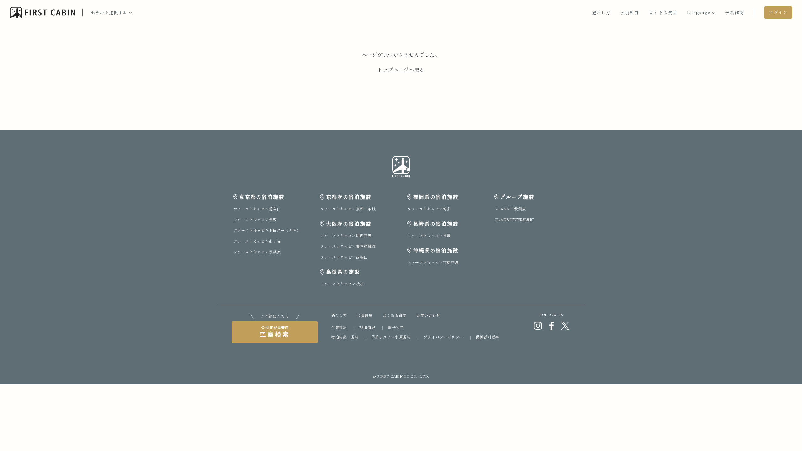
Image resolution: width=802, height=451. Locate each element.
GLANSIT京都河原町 (514, 219)
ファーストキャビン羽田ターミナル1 (266, 230)
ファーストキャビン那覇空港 (433, 262)
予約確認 (734, 12)
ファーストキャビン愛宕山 (257, 208)
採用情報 (367, 327)
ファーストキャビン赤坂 (255, 219)
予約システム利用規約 (391, 337)
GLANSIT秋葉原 (510, 208)
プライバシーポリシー (443, 337)
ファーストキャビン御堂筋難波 (348, 246)
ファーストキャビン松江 (342, 283)
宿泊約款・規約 (345, 337)
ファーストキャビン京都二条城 (348, 208)
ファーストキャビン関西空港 (346, 235)
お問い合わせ (428, 315)
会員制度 (629, 12)
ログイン (778, 12)
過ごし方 (601, 12)
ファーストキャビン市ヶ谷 (257, 241)
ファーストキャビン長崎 (429, 235)
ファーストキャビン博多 (429, 208)
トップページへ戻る (401, 69)
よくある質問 (663, 12)
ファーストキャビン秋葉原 (257, 251)
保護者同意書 (487, 337)
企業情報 (339, 327)
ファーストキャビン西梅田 (344, 257)
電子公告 (396, 327)
